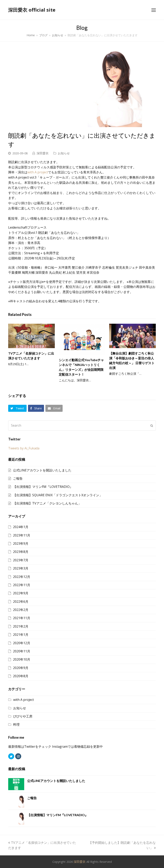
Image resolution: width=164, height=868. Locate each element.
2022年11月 (21, 585)
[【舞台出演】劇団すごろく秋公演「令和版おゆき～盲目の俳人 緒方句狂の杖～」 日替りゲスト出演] (132, 336)
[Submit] (151, 426)
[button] (153, 10)
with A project (37, 172)
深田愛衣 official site (31, 9)
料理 (16, 724)
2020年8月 (20, 676)
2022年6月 (20, 601)
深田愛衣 (43, 153)
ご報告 (18, 478)
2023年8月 (20, 552)
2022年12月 (21, 577)
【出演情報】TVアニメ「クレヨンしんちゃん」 (47, 503)
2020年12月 (21, 643)
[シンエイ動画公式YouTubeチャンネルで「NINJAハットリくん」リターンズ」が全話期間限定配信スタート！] (82, 339)
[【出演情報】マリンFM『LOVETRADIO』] (16, 818)
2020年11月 (21, 651)
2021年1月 (20, 634)
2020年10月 (21, 659)
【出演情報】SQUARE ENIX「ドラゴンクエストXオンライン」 (57, 495)
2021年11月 (21, 618)
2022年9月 (20, 593)
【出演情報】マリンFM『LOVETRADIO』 (43, 486)
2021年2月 (20, 626)
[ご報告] (16, 801)
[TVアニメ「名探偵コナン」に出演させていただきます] (31, 336)
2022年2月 (20, 610)
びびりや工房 (22, 716)
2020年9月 (20, 668)
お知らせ (64, 153)
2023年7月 (20, 560)
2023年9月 (20, 543)
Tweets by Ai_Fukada (23, 448)
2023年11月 (21, 535)
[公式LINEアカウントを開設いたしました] (16, 784)
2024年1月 (20, 527)
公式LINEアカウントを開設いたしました (42, 470)
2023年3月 (20, 568)
